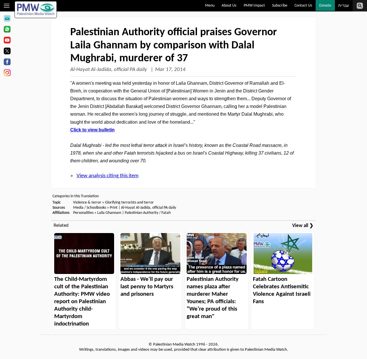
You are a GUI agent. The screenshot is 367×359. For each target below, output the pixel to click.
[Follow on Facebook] (7, 62)
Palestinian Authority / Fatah (148, 213)
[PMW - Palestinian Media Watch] (36, 9)
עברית (343, 6)
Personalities (83, 213)
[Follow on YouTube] (7, 40)
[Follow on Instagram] (7, 73)
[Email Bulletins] (7, 19)
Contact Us (303, 5)
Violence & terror (87, 202)
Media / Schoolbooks (89, 208)
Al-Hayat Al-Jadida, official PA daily (109, 69)
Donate (325, 5)
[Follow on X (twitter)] (7, 51)
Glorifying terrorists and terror (129, 202)
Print (114, 208)
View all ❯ (302, 225)
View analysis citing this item (107, 176)
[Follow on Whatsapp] (7, 30)
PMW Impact (254, 5)
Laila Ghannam (109, 213)
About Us (229, 5)
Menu (209, 5)
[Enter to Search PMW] (360, 5)
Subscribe (279, 5)
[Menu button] (6, 5)
